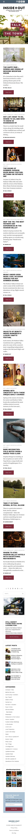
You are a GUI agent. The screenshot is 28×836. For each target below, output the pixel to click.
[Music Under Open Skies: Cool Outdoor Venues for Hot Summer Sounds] (14, 261)
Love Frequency (9, 729)
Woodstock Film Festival (12, 761)
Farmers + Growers (10, 704)
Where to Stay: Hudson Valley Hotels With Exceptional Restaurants (14, 556)
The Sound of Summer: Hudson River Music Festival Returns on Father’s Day (13, 172)
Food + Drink (7, 114)
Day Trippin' (8, 697)
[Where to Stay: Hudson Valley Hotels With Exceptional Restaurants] (14, 539)
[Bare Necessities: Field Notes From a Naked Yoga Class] (14, 431)
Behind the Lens (9, 692)
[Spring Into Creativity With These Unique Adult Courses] (14, 375)
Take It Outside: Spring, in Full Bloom (13, 504)
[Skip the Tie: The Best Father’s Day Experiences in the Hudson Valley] (14, 208)
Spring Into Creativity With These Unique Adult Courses (14, 393)
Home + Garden (9, 719)
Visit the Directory (14, 636)
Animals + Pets (9, 689)
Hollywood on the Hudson (12, 717)
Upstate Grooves (10, 751)
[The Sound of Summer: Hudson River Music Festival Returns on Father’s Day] (14, 154)
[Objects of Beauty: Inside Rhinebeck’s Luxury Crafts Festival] (14, 315)
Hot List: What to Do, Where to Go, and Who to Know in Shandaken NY (14, 120)
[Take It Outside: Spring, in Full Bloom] (14, 488)
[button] (8, 773)
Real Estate (9, 712)
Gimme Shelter (9, 709)
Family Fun (8, 702)
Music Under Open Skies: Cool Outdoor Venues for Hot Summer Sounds (13, 278)
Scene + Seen (9, 739)
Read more (8, 92)
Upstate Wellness (10, 756)
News (6, 734)
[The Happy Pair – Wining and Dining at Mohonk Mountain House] (14, 55)
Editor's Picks (9, 699)
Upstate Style (21, 329)
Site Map (14, 833)
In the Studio (9, 724)
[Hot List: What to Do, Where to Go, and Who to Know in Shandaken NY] (14, 104)
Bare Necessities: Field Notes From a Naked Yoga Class (12, 451)
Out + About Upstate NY (10, 65)
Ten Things (8, 744)
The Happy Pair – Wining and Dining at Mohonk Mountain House (13, 70)
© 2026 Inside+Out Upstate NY (14, 825)
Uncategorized (9, 746)
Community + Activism (11, 694)
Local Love (8, 726)
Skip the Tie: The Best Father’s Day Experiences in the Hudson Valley (13, 225)
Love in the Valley (10, 731)
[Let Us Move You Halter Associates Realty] (14, 606)
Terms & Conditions (14, 830)
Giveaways (8, 714)
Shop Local (20, 219)
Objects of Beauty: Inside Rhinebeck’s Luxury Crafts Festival (12, 334)
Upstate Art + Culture (11, 749)
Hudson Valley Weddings (12, 722)
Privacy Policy (14, 827)
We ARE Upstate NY (10, 759)
